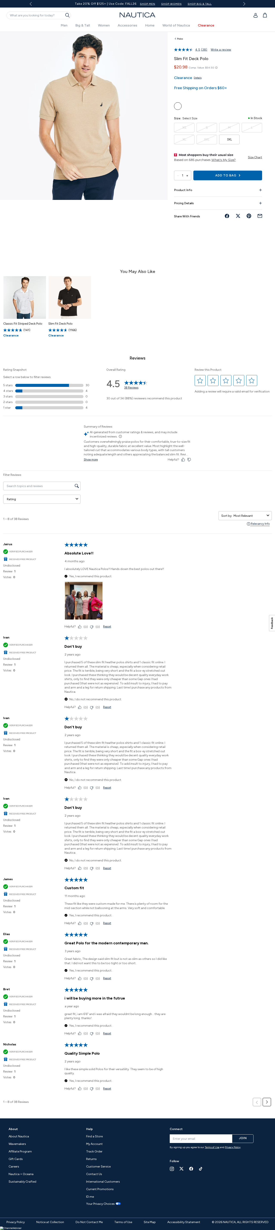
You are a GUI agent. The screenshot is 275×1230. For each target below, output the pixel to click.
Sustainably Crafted (22, 1181)
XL (184, 139)
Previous (33, 5)
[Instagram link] (172, 1169)
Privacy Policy (232, 1147)
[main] (137, 573)
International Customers (103, 1181)
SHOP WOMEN (164, 3)
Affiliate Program (20, 1151)
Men (64, 25)
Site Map (150, 1222)
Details (198, 77)
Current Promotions (100, 1189)
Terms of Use (212, 1147)
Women (104, 25)
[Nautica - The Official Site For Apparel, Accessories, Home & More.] (137, 15)
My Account (94, 1144)
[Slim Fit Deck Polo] (70, 297)
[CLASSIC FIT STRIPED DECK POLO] (24, 297)
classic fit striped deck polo (22, 323)
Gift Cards (16, 1159)
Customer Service (98, 1166)
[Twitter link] (181, 1169)
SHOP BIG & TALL (193, 3)
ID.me (90, 1197)
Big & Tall (82, 25)
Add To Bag (226, 175)
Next (243, 4)
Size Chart (255, 157)
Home (149, 25)
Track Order (94, 1151)
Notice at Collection (50, 1222)
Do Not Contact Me (89, 1222)
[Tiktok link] (201, 1169)
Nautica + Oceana (21, 1174)
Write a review (221, 49)
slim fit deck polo (60, 323)
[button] (200, 380)
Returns (91, 1159)
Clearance (206, 25)
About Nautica (19, 1136)
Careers (14, 1166)
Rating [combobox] (11, 499)
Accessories (127, 25)
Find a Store (94, 1136)
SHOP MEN (140, 3)
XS (184, 127)
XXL (206, 139)
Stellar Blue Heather (178, 106)
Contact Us (94, 1174)
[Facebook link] (191, 1169)
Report (107, 626)
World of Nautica (176, 25)
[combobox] (249, 516)
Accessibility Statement (183, 1222)
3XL (229, 139)
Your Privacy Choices (100, 1204)
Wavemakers (17, 1144)
